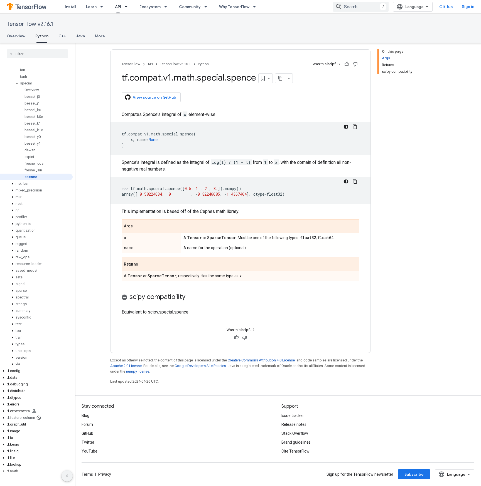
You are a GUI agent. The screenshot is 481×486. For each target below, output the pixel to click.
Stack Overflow (294, 433)
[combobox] (361, 7)
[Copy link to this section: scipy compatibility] (191, 297)
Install (70, 6)
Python (41, 35)
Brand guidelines (296, 442)
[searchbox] (37, 53)
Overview (16, 35)
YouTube (89, 451)
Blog (85, 415)
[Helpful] (347, 64)
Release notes (293, 424)
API (118, 6)
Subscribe (414, 474)
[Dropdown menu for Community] (207, 6)
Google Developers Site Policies (200, 366)
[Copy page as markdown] (280, 78)
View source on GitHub (154, 97)
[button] (36, 83)
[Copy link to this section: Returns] (143, 264)
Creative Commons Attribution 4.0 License (261, 360)
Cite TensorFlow (295, 451)
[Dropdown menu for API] (127, 6)
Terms (87, 474)
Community (190, 6)
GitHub (446, 6)
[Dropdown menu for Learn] (103, 6)
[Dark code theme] (346, 126)
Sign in (468, 6)
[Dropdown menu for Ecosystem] (167, 6)
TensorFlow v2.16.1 (30, 24)
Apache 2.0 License (126, 366)
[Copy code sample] (354, 126)
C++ (62, 35)
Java (80, 35)
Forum (87, 424)
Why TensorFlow (234, 6)
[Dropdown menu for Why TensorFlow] (256, 6)
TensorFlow (131, 64)
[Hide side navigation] (67, 476)
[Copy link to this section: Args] (138, 226)
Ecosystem (150, 6)
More (100, 35)
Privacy (104, 474)
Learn (91, 6)
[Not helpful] (355, 64)
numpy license (137, 371)
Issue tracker (292, 415)
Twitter (88, 442)
